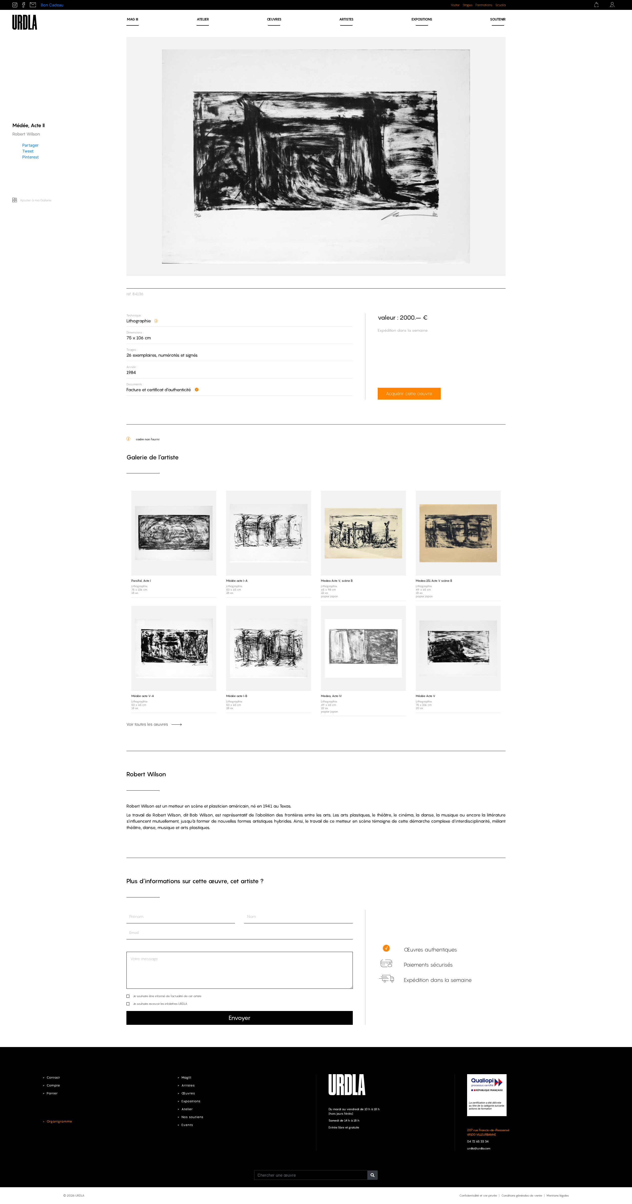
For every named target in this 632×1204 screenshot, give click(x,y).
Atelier (203, 19)
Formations (483, 5)
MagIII (186, 1077)
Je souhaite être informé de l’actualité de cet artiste (167, 996)
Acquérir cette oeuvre (409, 393)
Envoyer (239, 1017)
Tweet (28, 150)
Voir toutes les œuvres (147, 724)
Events (187, 1125)
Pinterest (30, 156)
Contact (53, 1077)
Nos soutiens (192, 1117)
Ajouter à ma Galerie (35, 200)
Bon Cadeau (52, 4)
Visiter (455, 5)
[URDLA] (24, 21)
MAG (132, 19)
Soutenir (498, 19)
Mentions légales (558, 1195)
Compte (53, 1085)
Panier (52, 1093)
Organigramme (59, 1121)
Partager (30, 144)
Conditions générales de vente (521, 1195)
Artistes (346, 19)
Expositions (422, 19)
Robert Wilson (146, 774)
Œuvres (274, 19)
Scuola (500, 5)
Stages (468, 5)
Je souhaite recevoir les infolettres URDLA (160, 1004)
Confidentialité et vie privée (478, 1195)
